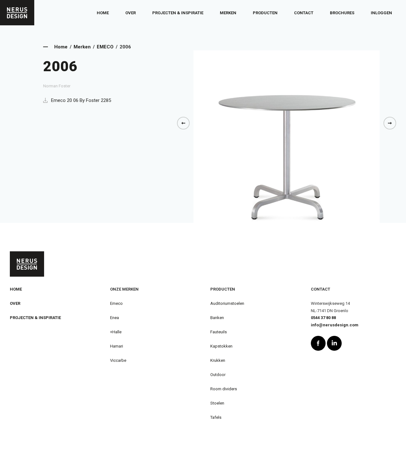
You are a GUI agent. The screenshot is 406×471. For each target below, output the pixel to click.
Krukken (217, 360)
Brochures (342, 12)
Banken (217, 317)
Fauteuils (218, 332)
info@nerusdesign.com (334, 325)
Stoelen (217, 403)
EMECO (105, 47)
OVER (15, 303)
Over (130, 12)
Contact (303, 12)
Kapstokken (221, 346)
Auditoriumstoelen (227, 303)
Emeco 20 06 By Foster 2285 (81, 100)
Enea (114, 317)
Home (103, 12)
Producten (265, 12)
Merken (228, 12)
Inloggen (381, 12)
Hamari (116, 346)
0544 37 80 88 (323, 317)
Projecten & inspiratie (177, 12)
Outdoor (218, 374)
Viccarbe (118, 360)
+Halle (115, 332)
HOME (16, 289)
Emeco (116, 303)
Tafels (215, 417)
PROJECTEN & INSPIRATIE (35, 317)
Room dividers (223, 388)
